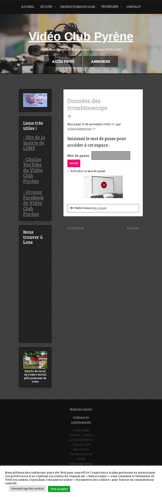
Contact (133, 7)
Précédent (76, 228)
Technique (109, 6)
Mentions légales (81, 409)
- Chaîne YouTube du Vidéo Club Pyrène (33, 170)
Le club (46, 6)
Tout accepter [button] (59, 489)
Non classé (98, 208)
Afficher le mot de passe (87, 171)
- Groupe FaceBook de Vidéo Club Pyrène (33, 203)
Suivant (133, 228)
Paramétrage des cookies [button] (27, 488)
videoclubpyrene (79, 129)
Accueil (27, 7)
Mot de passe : (79, 155)
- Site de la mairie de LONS (34, 142)
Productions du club (77, 7)
